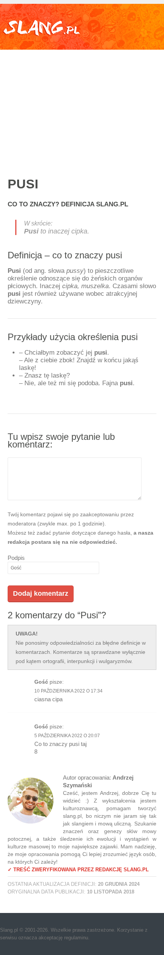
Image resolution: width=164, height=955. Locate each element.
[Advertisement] (82, 105)
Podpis (16, 558)
